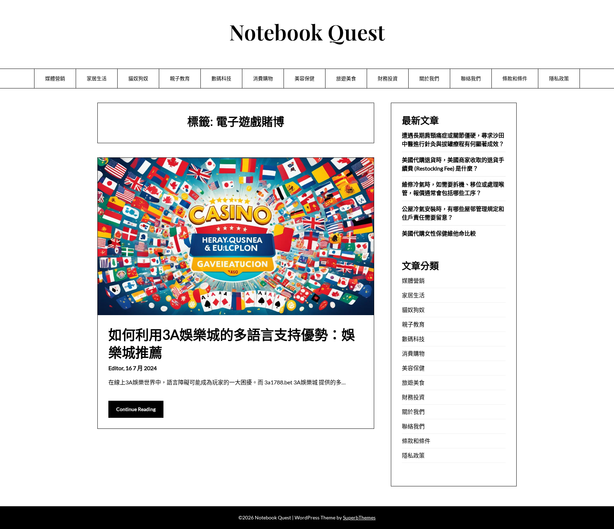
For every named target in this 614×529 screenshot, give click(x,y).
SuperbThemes (359, 517)
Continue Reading (136, 409)
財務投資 (388, 78)
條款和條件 (514, 78)
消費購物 (263, 78)
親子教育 (180, 78)
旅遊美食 (346, 78)
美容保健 (304, 78)
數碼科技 (221, 78)
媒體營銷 (55, 78)
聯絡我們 (471, 78)
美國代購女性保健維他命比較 (439, 233)
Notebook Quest (307, 31)
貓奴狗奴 (138, 78)
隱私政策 (559, 78)
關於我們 (429, 78)
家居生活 (97, 78)
